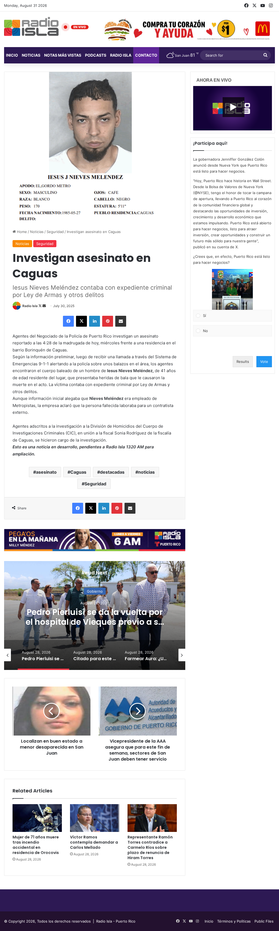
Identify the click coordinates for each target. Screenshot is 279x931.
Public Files (264, 921)
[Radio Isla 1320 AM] (31, 26)
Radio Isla (30, 306)
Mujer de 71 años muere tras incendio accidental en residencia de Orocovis (36, 844)
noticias (146, 472)
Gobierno (95, 591)
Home (21, 231)
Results (242, 361)
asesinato (46, 472)
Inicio (12, 55)
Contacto (146, 55)
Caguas (78, 472)
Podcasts (95, 55)
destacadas (112, 472)
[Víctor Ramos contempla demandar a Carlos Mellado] (94, 818)
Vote (264, 361)
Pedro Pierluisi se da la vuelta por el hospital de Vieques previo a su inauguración (95, 622)
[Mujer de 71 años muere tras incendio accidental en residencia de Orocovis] (37, 818)
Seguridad (55, 231)
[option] (94, 615)
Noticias (31, 55)
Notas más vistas (62, 55)
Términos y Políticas (234, 921)
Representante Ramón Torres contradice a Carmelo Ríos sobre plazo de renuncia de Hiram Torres (150, 847)
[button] (232, 289)
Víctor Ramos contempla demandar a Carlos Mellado (94, 842)
